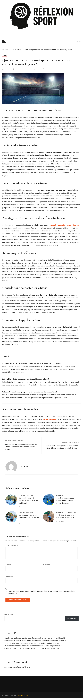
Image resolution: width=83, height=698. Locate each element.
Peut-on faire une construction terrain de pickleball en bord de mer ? (32, 643)
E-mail (46, 565)
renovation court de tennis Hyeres (64, 225)
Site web (9, 577)
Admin (40, 69)
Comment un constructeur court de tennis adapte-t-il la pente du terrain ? (35, 641)
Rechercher (8, 615)
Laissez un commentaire (52, 69)
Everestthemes (22, 695)
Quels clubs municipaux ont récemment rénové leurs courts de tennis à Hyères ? (62, 446)
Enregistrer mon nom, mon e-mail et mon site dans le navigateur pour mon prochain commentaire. (40, 592)
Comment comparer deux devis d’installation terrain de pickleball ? (31, 648)
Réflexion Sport (49, 419)
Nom (8, 565)
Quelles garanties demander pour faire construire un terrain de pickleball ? (34, 638)
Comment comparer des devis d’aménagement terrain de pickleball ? (66, 515)
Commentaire (12, 545)
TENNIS (4, 55)
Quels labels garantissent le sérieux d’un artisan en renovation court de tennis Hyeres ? (20, 447)
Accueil (5, 49)
